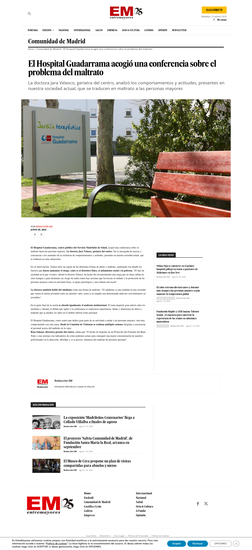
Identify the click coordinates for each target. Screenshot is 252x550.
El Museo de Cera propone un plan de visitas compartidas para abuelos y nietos (97, 463)
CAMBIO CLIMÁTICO (166, 298)
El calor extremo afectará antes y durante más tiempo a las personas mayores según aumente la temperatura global (178, 291)
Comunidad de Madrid (56, 41)
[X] (41, 234)
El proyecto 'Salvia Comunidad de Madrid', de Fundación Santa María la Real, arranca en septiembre (98, 442)
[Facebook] (34, 234)
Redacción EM (44, 226)
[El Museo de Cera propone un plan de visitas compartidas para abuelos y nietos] (46, 466)
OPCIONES (220, 543)
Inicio (31, 48)
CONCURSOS (163, 326)
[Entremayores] (126, 12)
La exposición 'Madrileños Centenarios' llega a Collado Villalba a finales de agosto (99, 419)
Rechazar (198, 543)
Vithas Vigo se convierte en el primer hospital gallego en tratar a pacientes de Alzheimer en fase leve (177, 269)
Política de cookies (56, 543)
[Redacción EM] (42, 384)
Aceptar (176, 543)
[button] (29, 14)
